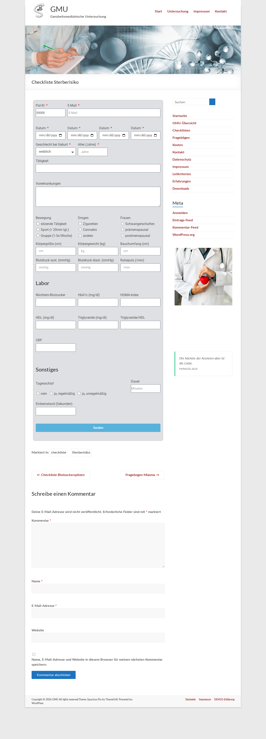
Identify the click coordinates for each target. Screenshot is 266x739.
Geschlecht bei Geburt (52, 144)
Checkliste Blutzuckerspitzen (61, 475)
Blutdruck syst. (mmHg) (53, 260)
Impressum (201, 11)
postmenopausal (137, 236)
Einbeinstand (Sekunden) (54, 404)
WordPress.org (183, 234)
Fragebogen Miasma (142, 475)
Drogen (83, 218)
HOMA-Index (129, 295)
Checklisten (181, 130)
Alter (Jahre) (87, 144)
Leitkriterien (181, 174)
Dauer (135, 381)
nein (44, 394)
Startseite (179, 116)
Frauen (125, 218)
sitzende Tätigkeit (53, 224)
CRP (39, 340)
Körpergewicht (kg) (92, 244)
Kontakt (221, 11)
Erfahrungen (181, 181)
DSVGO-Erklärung (224, 699)
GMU (59, 9)
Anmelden (180, 213)
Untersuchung (177, 11)
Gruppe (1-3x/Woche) (56, 236)
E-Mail (73, 105)
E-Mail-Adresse (44, 605)
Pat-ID (41, 105)
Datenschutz (181, 159)
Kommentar (41, 520)
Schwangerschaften (140, 224)
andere (88, 236)
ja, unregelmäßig (94, 394)
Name (37, 581)
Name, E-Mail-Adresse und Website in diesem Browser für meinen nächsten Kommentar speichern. (97, 662)
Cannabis (90, 230)
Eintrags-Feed (182, 220)
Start (158, 11)
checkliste (58, 452)
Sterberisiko (81, 452)
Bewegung (43, 218)
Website (38, 630)
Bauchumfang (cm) (134, 244)
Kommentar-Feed (185, 227)
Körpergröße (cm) (49, 244)
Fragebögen (181, 137)
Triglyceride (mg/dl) (92, 318)
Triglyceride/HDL (132, 318)
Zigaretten (90, 224)
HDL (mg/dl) (45, 318)
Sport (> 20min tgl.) (55, 230)
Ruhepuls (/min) (132, 260)
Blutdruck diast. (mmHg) (96, 260)
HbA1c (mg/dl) (89, 295)
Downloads (180, 188)
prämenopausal (136, 230)
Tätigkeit (42, 161)
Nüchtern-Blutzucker (50, 295)
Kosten (177, 145)
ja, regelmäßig (64, 394)
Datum (41, 128)
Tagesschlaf (45, 383)
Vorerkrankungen (48, 184)
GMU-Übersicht (184, 123)
